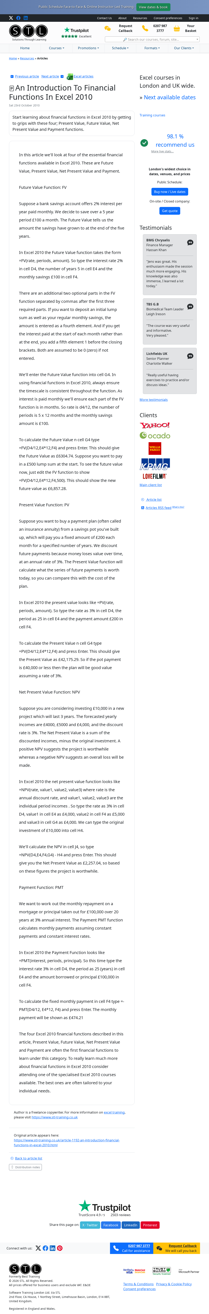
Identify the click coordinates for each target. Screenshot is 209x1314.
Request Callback (183, 1246)
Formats (151, 48)
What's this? (178, 506)
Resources (140, 18)
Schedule (119, 48)
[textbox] (152, 39)
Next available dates (170, 97)
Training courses (152, 115)
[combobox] (152, 39)
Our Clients (182, 48)
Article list (154, 499)
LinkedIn (130, 1225)
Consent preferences (168, 18)
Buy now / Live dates (170, 191)
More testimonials (154, 399)
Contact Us (104, 18)
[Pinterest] (59, 1248)
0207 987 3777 (139, 1246)
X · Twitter (90, 1225)
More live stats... (162, 151)
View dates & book (153, 7)
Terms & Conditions (138, 1284)
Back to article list (28, 1158)
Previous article (27, 76)
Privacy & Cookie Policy (174, 1284)
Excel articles (83, 76)
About (122, 18)
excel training (114, 1112)
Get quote (170, 211)
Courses (55, 48)
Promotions (87, 48)
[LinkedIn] (26, 18)
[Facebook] (18, 18)
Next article (50, 76)
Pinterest (150, 1225)
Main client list (151, 485)
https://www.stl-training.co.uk (55, 1117)
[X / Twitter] (11, 18)
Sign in (193, 18)
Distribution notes (27, 1167)
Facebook (110, 1225)
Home (25, 48)
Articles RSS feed (158, 507)
